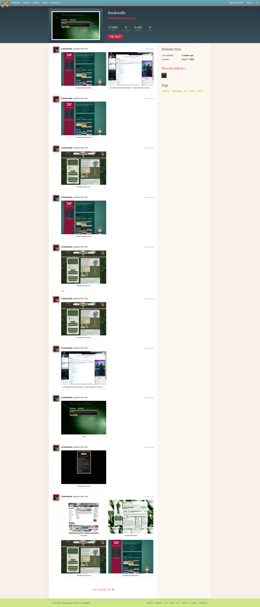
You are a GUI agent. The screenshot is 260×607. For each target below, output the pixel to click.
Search (26, 2)
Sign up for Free (236, 2)
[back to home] (5, 3)
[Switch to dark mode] (257, 2)
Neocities (56, 602)
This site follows (173, 68)
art (185, 91)
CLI (166, 603)
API (177, 603)
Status (185, 603)
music (192, 91)
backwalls (67, 48)
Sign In (249, 2)
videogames (177, 91)
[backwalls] (56, 50)
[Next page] (112, 589)
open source (67, 602)
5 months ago (148, 148)
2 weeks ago (149, 49)
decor (200, 91)
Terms (194, 603)
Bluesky (87, 602)
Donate (158, 603)
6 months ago (148, 447)
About (150, 603)
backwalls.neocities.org (121, 18)
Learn (45, 2)
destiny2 (165, 91)
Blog (172, 603)
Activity (36, 2)
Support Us (56, 2)
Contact (203, 603)
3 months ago (148, 98)
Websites (16, 2)
